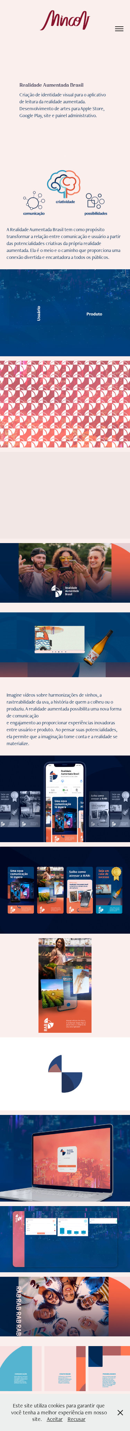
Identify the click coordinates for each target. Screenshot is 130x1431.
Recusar (77, 1419)
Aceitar (55, 1419)
